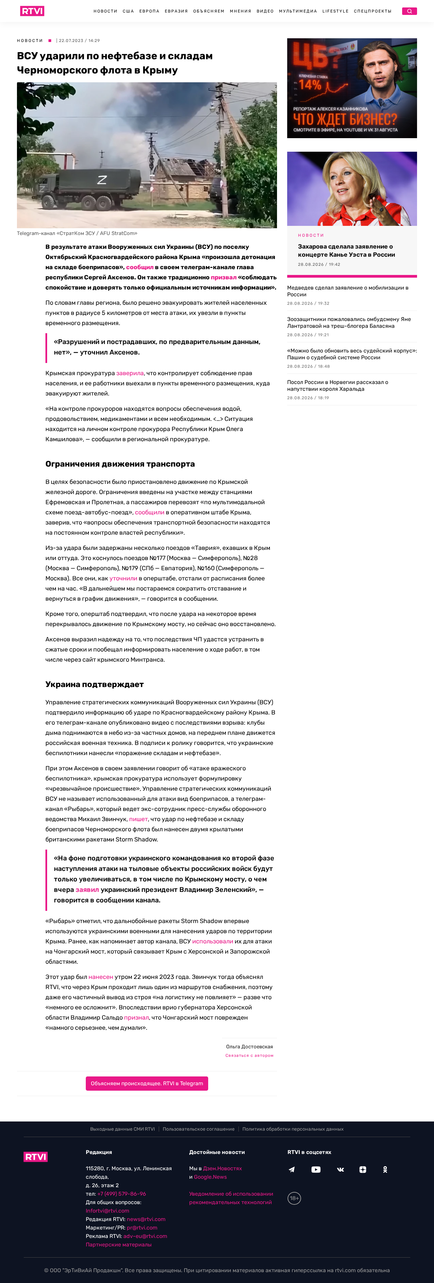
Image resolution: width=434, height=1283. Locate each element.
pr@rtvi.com (142, 1227)
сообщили (149, 512)
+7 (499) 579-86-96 (121, 1194)
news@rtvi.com (146, 1219)
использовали (212, 941)
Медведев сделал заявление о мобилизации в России (348, 291)
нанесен (100, 977)
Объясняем (209, 11)
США (128, 11)
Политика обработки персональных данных (293, 1129)
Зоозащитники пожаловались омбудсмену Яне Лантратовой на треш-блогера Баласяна (349, 322)
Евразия (176, 11)
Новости (106, 11)
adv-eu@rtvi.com (145, 1236)
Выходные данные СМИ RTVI (122, 1129)
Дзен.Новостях (222, 1168)
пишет (138, 819)
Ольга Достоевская (249, 1047)
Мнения (241, 11)
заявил (87, 889)
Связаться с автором (249, 1055)
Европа (149, 11)
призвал (224, 277)
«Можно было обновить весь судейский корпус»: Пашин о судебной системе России (352, 354)
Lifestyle (335, 11)
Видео (265, 11)
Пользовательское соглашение (199, 1129)
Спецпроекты (373, 11)
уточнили (123, 578)
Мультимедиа (298, 11)
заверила (130, 373)
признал (136, 1017)
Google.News (210, 1177)
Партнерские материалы (119, 1244)
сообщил (140, 267)
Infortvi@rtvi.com (107, 1210)
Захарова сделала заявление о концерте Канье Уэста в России (346, 250)
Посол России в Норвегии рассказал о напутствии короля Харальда (337, 385)
